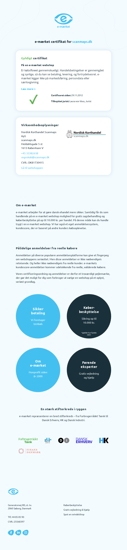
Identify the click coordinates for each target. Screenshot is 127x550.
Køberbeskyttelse (73, 504)
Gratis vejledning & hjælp (77, 509)
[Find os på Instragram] (25, 532)
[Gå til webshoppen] (86, 134)
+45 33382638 (29, 153)
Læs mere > (28, 89)
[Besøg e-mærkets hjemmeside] (63, 20)
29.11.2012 (67, 95)
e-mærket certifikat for (63, 41)
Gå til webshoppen (32, 167)
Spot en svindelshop (74, 514)
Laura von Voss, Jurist (71, 101)
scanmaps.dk (82, 41)
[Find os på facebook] (11, 532)
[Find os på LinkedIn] (18, 532)
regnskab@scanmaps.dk (35, 157)
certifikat (34, 58)
